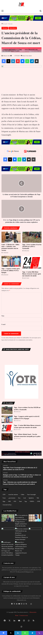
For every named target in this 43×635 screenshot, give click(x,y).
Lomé (24, 498)
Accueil (5, 24)
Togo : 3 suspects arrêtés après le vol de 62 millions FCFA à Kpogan (11, 270)
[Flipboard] (30, 151)
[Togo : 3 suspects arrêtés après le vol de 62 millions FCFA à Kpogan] (11, 261)
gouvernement (12, 498)
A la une (10, 24)
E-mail (3, 324)
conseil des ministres (13, 494)
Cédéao (22, 494)
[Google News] (13, 151)
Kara (19, 498)
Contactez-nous (23, 615)
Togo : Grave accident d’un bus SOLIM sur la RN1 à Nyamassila (31, 246)
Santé (20, 501)
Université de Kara (7, 505)
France (4, 498)
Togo (25, 501)
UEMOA (32, 501)
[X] (14, 604)
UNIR (38, 501)
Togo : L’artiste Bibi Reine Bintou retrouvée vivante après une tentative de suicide (31, 274)
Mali (38, 498)
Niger (4, 501)
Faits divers (13, 28)
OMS (9, 501)
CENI (4, 494)
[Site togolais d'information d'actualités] (21, 4)
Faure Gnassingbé (31, 494)
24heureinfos (32, 612)
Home (16, 615)
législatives (31, 498)
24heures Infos (6, 55)
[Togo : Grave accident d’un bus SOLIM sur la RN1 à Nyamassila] (32, 237)
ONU (15, 501)
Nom (3, 316)
